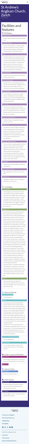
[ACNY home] (4, 2)
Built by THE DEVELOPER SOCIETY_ (9, 440)
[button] (27, 2)
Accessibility (5, 423)
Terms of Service (5, 437)
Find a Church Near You (8, 418)
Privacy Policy (5, 435)
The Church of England (8, 415)
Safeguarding (5, 420)
